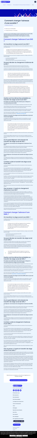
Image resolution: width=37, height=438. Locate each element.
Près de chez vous (16, 392)
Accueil (4, 4)
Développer (15, 407)
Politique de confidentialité (16, 427)
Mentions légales (15, 428)
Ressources (9, 4)
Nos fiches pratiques (16, 399)
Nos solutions (15, 414)
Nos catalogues (15, 416)
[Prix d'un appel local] (18, 421)
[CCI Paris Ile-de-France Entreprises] (5, 1)
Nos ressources (16, 395)
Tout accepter (13, 435)
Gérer (14, 405)
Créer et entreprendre (17, 403)
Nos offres (15, 412)
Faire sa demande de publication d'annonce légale (18, 380)
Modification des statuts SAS (21, 113)
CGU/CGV (14, 429)
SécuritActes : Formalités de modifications (19, 273)
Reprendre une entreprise (17, 410)
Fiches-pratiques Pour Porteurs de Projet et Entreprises (21, 4)
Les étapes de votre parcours (18, 401)
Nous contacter (17, 424)
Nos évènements (16, 397)
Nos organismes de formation (18, 418)
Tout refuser (19, 435)
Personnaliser (25, 435)
